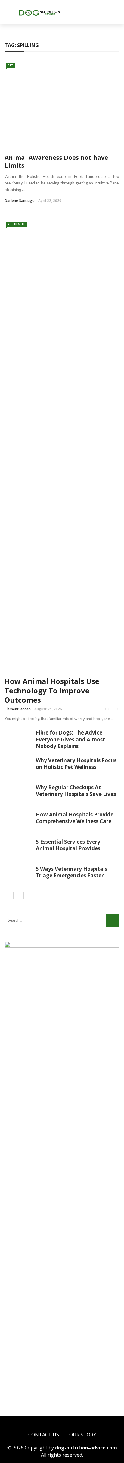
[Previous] (9, 895)
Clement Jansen (18, 709)
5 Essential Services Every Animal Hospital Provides (68, 845)
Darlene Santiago (20, 200)
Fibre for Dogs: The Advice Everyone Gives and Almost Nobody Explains (70, 739)
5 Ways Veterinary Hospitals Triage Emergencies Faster (71, 872)
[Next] (19, 895)
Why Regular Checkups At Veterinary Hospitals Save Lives (76, 791)
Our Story (82, 1434)
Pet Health (17, 224)
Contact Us (43, 1434)
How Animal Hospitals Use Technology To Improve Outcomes (52, 690)
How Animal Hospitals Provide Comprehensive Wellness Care (74, 818)
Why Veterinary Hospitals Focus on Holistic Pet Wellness (76, 763)
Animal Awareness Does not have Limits (56, 161)
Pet (10, 66)
